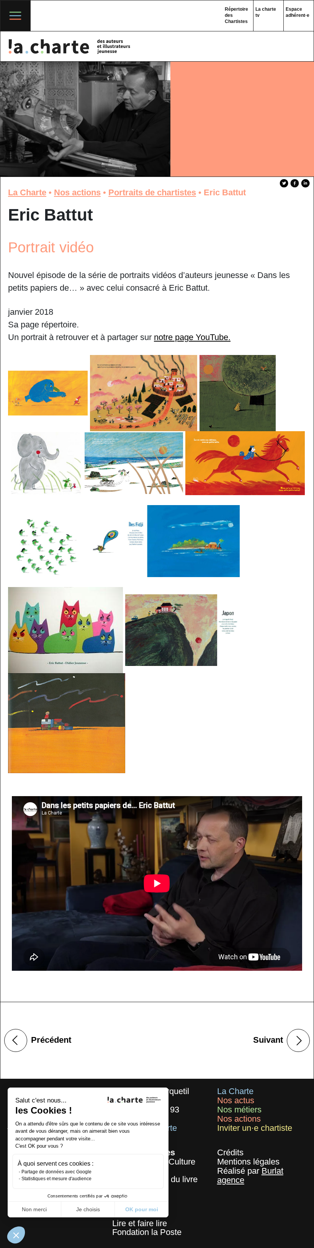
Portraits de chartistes (152, 192)
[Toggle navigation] (15, 15)
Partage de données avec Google (56, 1171)
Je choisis (88, 1209)
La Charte (27, 192)
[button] (16, 1235)
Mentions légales (248, 1161)
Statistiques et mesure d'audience (56, 1178)
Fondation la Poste (147, 1232)
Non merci (34, 1209)
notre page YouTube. (192, 337)
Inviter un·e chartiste (254, 1128)
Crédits (230, 1152)
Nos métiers (239, 1109)
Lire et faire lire (139, 1223)
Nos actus (235, 1100)
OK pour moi (141, 1209)
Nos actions (77, 192)
